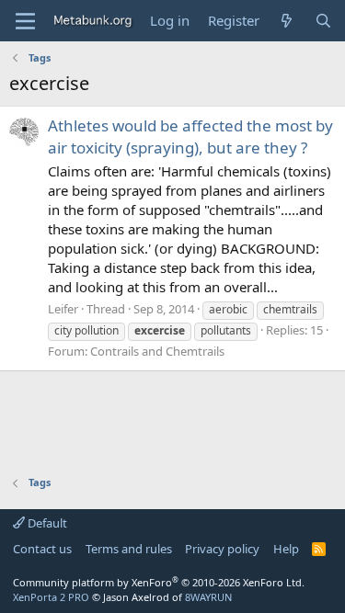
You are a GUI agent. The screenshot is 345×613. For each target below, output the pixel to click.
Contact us (42, 548)
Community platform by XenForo (159, 582)
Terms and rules (129, 548)
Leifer (63, 309)
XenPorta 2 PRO (51, 597)
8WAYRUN (208, 597)
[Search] (323, 21)
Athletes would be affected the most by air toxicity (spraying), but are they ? (190, 136)
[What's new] (287, 21)
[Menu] (25, 21)
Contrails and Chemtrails (157, 351)
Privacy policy (222, 548)
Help (286, 548)
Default (46, 523)
